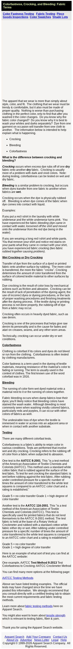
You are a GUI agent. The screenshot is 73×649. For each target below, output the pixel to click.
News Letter (41, 640)
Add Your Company (38, 636)
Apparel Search (14, 636)
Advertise (26, 640)
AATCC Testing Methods (17, 577)
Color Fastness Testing (18, 13)
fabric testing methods (39, 606)
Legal (54, 640)
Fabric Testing (45, 13)
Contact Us (60, 636)
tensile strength (55, 615)
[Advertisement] (36, 60)
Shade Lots (60, 17)
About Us (12, 640)
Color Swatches (40, 17)
